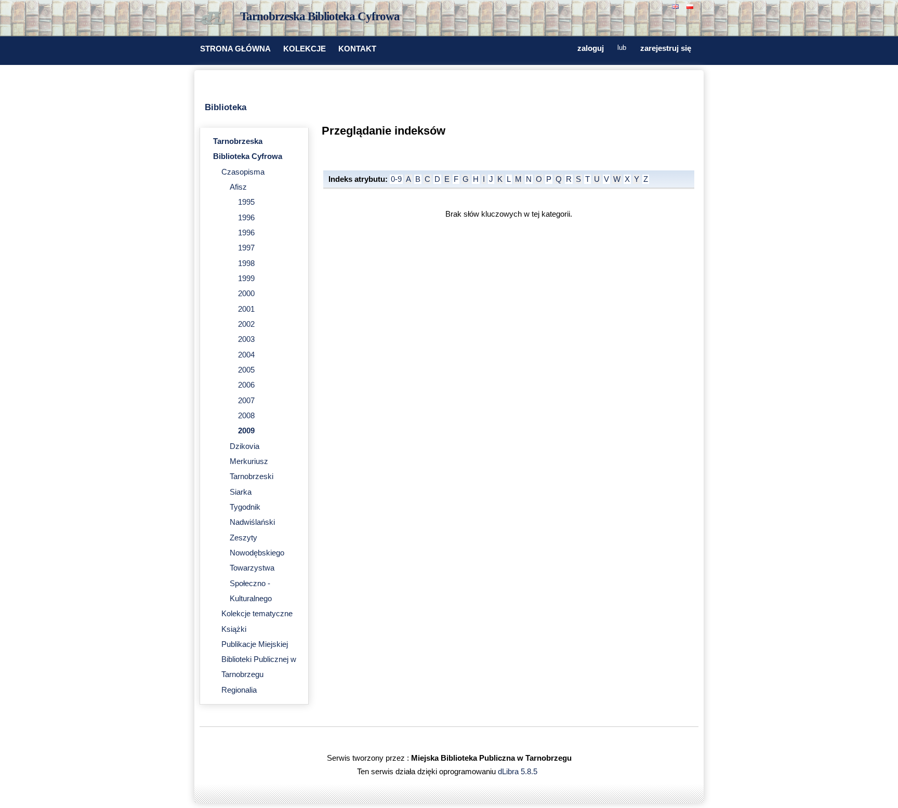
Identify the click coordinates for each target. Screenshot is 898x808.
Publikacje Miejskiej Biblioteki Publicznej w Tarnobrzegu (258, 659)
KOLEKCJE (304, 49)
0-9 (396, 179)
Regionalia (239, 690)
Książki (233, 629)
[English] (676, 5)
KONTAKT (357, 49)
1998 (246, 263)
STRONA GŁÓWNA (235, 49)
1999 (246, 278)
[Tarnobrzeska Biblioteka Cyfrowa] (215, 18)
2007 (246, 400)
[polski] (691, 5)
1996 (246, 218)
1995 (246, 202)
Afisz (238, 187)
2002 (246, 324)
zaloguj (590, 48)
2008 (246, 416)
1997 (246, 248)
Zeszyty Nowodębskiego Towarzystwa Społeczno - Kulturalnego (257, 568)
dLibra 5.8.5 (518, 771)
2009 (246, 431)
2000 (246, 293)
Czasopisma (243, 172)
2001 (246, 309)
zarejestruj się (665, 48)
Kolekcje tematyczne (257, 614)
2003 (246, 339)
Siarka (241, 492)
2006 (246, 385)
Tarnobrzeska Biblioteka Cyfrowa (320, 16)
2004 (246, 355)
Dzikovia (244, 446)
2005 (246, 370)
